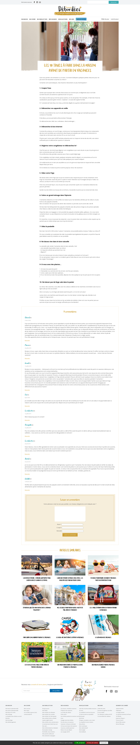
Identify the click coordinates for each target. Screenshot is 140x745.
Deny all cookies (93, 742)
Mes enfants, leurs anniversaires (50, 722)
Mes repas (26, 710)
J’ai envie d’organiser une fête (105, 710)
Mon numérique (83, 726)
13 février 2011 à (29, 481)
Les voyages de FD (65, 732)
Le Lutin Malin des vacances (103, 637)
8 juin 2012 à (28, 397)
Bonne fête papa (120, 724)
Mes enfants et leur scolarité (49, 718)
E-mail (59, 528)
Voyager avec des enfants (67, 720)
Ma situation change (47, 730)
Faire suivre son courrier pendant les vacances (36, 637)
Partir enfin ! (64, 714)
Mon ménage (9, 714)
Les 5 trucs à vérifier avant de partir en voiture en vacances (103, 609)
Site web (59, 531)
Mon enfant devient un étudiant (50, 728)
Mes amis (71, 19)
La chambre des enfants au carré (14, 716)
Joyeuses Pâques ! (120, 718)
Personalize (103, 742)
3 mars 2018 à (28, 320)
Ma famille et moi (42, 19)
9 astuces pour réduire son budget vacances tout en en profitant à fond (103, 579)
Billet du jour (105, 19)
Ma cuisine (32, 19)
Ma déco (8, 718)
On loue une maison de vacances (69, 726)
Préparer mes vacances (66, 710)
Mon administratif (83, 728)
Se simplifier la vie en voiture (86, 722)
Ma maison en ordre (10, 712)
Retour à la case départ (66, 730)
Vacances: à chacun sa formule (68, 724)
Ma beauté (81, 716)
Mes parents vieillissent (48, 733)
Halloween (118, 710)
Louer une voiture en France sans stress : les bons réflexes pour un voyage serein (70, 579)
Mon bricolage (9, 720)
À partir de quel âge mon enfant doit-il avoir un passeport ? (37, 609)
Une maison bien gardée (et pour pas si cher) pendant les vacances (70, 666)
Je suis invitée (101, 712)
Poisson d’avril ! (119, 720)
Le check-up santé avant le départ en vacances (70, 637)
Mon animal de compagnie (48, 735)
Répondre (27, 340)
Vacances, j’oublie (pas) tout (67, 728)
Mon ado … (45, 726)
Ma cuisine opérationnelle (12, 710)
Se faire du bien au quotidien (86, 714)
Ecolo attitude (82, 732)
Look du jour (115, 19)
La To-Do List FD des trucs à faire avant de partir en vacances (37, 666)
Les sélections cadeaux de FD (105, 714)
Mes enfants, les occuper (48, 714)
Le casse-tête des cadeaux (104, 716)
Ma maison (24, 19)
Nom (59, 524)
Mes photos (82, 724)
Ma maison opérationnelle (12, 708)
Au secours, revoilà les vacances (68, 708)
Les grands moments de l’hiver (123, 714)
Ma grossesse (45, 708)
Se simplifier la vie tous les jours (87, 712)
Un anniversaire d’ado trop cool (50, 724)
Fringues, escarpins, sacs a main (87, 720)
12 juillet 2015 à (28, 366)
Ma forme (81, 718)
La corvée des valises (66, 712)
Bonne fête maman (120, 722)
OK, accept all (80, 742)
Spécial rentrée (81, 19)
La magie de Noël (120, 712)
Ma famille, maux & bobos (48, 732)
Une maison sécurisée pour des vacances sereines (103, 666)
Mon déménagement (11, 722)
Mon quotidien (62, 19)
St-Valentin (118, 716)
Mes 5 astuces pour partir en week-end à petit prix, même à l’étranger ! (70, 609)
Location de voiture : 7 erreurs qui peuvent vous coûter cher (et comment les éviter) (37, 579)
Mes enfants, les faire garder (49, 716)
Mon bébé (44, 710)
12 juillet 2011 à (28, 413)
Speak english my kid (47, 720)
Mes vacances (53, 19)
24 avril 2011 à (28, 443)
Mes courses (27, 708)
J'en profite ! (56, 691)
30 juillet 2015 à (28, 348)
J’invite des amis (101, 708)
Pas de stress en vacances (67, 722)
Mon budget (82, 730)
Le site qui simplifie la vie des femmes (70, 14)
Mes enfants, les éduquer (48, 712)
